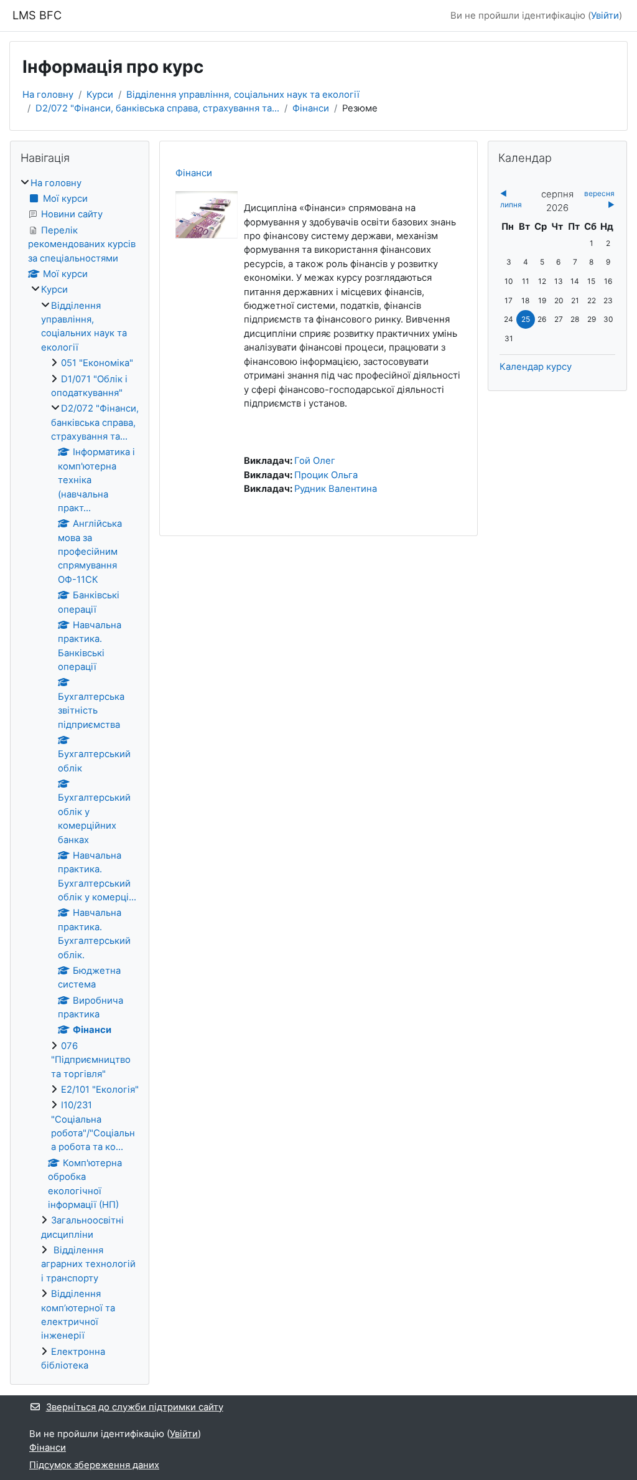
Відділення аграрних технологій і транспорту (88, 1264)
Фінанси (310, 108)
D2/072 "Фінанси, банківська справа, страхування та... (157, 108)
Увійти (605, 15)
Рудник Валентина (335, 488)
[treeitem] (80, 774)
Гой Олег (314, 460)
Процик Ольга (326, 475)
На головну (47, 94)
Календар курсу (536, 366)
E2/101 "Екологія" (100, 1089)
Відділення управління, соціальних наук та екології (243, 94)
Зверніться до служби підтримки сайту (134, 1407)
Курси (99, 94)
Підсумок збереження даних (94, 1465)
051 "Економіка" (97, 363)
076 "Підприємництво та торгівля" (91, 1060)
